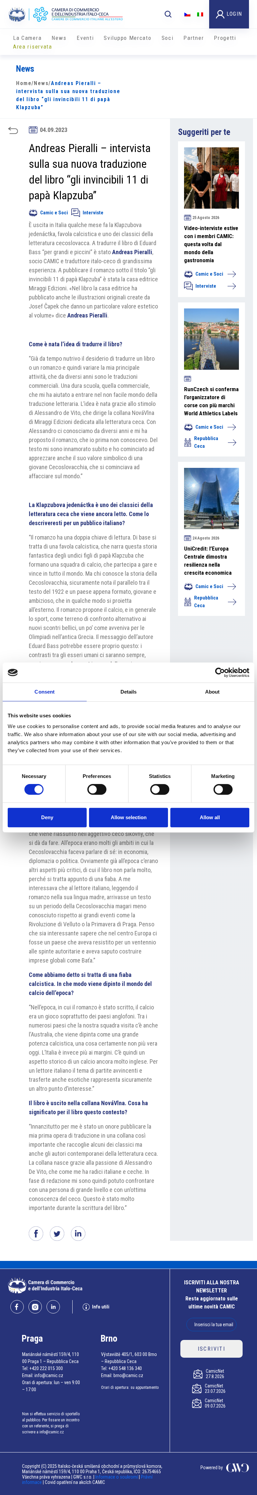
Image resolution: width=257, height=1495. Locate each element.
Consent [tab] (44, 692)
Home (23, 83)
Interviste (93, 213)
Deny (47, 817)
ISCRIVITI (212, 1349)
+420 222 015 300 (46, 1368)
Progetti (225, 37)
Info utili (100, 1306)
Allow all (210, 817)
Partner (193, 37)
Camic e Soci (54, 213)
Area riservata (32, 46)
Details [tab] (128, 692)
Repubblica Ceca (206, 442)
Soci (168, 37)
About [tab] (212, 692)
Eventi (85, 37)
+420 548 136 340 (125, 1368)
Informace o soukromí (117, 1477)
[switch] (96, 789)
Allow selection (129, 817)
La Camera (27, 37)
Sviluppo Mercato (127, 37)
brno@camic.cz (128, 1375)
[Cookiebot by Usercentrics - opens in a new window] (220, 672)
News (59, 37)
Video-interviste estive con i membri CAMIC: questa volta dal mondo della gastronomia (211, 244)
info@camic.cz (48, 1375)
